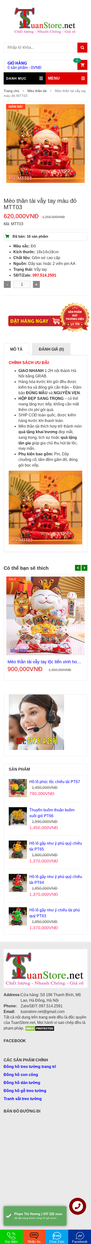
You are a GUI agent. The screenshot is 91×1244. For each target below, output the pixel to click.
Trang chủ (11, 91)
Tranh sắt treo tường (23, 1099)
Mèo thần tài (37, 91)
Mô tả (16, 349)
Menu (54, 78)
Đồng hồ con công (21, 1075)
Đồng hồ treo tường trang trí (30, 1067)
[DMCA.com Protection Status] (39, 1028)
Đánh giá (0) (51, 349)
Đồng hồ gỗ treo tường (25, 1091)
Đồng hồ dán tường (22, 1083)
